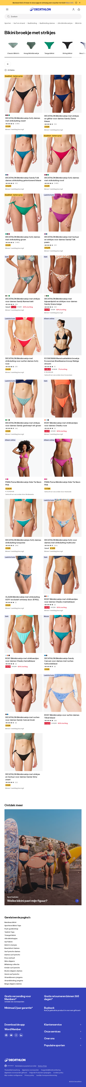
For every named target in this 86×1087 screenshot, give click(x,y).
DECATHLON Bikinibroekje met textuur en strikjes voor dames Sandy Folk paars (61, 239)
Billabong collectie (11, 964)
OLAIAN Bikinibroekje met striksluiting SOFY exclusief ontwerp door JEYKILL (22, 598)
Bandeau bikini (10, 922)
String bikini (67, 53)
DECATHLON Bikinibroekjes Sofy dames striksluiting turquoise (23, 541)
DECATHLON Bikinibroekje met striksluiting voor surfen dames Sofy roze (22, 361)
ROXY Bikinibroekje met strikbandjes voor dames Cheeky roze (61, 424)
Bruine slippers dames (13, 971)
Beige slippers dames (13, 984)
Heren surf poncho (11, 974)
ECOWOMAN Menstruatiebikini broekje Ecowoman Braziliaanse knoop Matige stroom (62, 361)
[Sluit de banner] (80, 2)
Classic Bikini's (13, 53)
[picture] (23, 94)
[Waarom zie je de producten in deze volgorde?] (5, 70)
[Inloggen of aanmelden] (73, 9)
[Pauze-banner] (76, 2)
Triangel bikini (10, 935)
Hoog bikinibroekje (31, 53)
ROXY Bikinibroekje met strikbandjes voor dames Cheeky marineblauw (61, 600)
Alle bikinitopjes (10, 938)
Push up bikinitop (11, 929)
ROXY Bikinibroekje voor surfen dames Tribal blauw (62, 716)
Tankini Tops (9, 932)
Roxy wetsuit (9, 958)
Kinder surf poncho (12, 968)
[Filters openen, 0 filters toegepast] (7, 64)
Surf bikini (8, 942)
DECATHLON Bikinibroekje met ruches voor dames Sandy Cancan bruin (22, 718)
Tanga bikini (49, 53)
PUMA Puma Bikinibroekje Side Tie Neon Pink (23, 483)
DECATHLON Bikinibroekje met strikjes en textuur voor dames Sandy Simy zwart (22, 777)
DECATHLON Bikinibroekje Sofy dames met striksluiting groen (23, 238)
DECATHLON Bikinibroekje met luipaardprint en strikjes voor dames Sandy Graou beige (61, 301)
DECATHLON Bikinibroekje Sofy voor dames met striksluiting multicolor (60, 541)
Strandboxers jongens (13, 977)
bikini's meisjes (10, 945)
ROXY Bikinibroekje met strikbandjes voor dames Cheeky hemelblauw (22, 659)
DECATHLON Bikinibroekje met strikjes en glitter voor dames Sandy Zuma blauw (61, 118)
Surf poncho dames (12, 951)
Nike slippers (9, 961)
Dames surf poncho (12, 955)
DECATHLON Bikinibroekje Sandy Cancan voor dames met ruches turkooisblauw (59, 661)
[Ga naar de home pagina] (40, 9)
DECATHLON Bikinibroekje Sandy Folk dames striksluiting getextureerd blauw (23, 179)
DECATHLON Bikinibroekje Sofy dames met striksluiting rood (62, 179)
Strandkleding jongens (13, 981)
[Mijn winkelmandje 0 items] (79, 9)
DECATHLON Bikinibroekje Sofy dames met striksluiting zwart (23, 119)
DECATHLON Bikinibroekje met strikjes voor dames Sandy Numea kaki (22, 300)
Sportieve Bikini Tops (12, 925)
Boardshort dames (11, 948)
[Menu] (7, 9)
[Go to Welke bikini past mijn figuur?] (77, 901)
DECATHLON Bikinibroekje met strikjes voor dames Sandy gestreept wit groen (23, 424)
